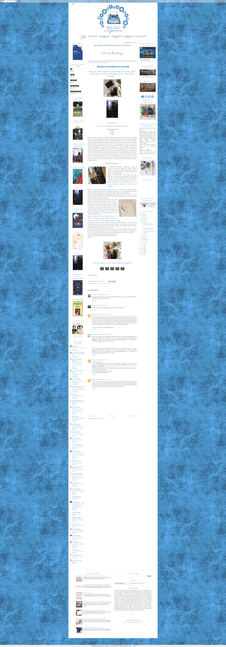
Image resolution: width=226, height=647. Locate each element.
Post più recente (91, 416)
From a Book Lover (76, 555)
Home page (112, 416)
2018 (142, 213)
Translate (143, 583)
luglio (143, 217)
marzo (143, 237)
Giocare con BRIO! (76, 498)
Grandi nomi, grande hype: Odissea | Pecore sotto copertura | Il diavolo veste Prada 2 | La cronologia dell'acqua (77, 364)
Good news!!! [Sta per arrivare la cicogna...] (92, 627)
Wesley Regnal (95, 379)
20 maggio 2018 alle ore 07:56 (104, 314)
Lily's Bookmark (76, 424)
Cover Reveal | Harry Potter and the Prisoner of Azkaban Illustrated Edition (78, 545)
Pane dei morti (75, 561)
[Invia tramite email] (108, 281)
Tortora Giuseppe (96, 334)
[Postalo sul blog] (110, 281)
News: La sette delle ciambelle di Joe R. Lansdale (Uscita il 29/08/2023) (78, 419)
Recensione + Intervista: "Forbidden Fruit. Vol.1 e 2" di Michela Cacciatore (78, 381)
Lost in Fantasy (103, 283)
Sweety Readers (75, 482)
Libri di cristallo (75, 432)
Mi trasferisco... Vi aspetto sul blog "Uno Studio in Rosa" (95, 576)
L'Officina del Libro (76, 496)
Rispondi (94, 300)
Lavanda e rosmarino (77, 560)
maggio (144, 221)
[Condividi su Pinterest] (115, 281)
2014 (142, 250)
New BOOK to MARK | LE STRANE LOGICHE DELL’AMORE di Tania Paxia (78, 427)
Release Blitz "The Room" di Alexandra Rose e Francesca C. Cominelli (78, 491)
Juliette (93, 305)
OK (134, 646)
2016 (142, 246)
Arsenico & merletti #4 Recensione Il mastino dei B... (148, 225)
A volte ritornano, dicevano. (78, 556)
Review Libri (110, 283)
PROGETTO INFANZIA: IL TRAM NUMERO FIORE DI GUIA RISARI (78, 389)
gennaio (144, 241)
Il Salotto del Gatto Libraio (78, 386)
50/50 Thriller (75, 416)
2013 (142, 252)
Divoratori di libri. (76, 438)
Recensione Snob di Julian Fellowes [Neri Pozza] (147, 229)
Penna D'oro (75, 394)
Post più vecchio (132, 416)
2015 (142, 248)
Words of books (75, 524)
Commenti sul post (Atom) (97, 418)
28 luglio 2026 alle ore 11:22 (105, 379)
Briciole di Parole (76, 407)
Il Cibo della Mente (76, 489)
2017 (142, 244)
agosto (143, 215)
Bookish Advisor (76, 460)
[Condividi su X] (112, 281)
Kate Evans (94, 294)
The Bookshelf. (75, 542)
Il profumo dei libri (76, 512)
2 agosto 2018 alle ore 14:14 (101, 360)
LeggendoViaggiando (77, 517)
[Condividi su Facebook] (114, 281)
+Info (129, 646)
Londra (98, 283)
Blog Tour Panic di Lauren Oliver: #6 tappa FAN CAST (95, 619)
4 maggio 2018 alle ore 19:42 (104, 294)
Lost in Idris (75, 550)
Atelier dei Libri (75, 451)
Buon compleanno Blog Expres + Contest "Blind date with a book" (97, 601)
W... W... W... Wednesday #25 (78, 551)
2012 (142, 254)
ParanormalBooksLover (77, 400)
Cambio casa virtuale (76, 513)
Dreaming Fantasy (76, 535)
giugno (143, 219)
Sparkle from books (76, 529)
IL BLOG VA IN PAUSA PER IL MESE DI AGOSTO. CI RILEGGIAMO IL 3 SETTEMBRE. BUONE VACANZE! (78, 506)
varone (93, 360)
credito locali (95, 314)
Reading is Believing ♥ (77, 473)
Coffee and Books (76, 378)
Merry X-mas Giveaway (88, 593)
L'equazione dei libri (76, 444)
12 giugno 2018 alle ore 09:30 (106, 334)
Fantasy (94, 283)
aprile (143, 235)
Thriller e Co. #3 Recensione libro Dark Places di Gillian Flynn (96, 584)
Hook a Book (75, 346)
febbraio (144, 239)
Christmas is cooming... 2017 (78, 525)
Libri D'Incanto (75, 502)
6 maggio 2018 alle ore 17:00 (102, 305)
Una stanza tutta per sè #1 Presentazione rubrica (93, 610)
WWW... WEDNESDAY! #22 (78, 469)
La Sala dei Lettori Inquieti (78, 352)
